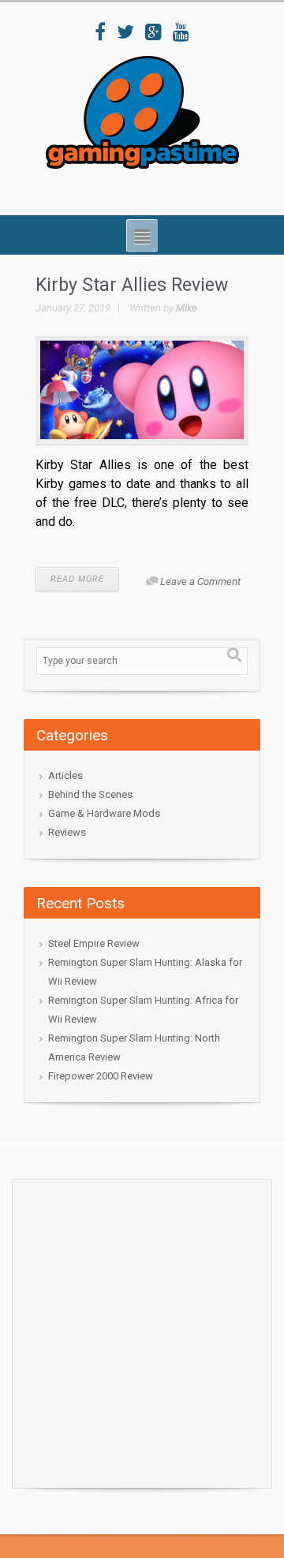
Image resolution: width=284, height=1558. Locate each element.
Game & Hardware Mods (104, 813)
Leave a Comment (200, 581)
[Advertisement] (142, 1329)
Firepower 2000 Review (100, 1076)
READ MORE (77, 579)
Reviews (67, 832)
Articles (65, 775)
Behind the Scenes (90, 794)
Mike (186, 308)
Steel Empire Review (94, 943)
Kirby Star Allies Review (132, 285)
